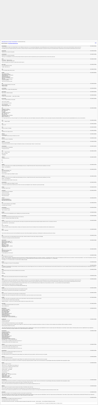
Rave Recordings (14, 41)
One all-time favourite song (13, 43)
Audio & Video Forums (5, 41)
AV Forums (10, 41)
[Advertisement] (49, 3)
